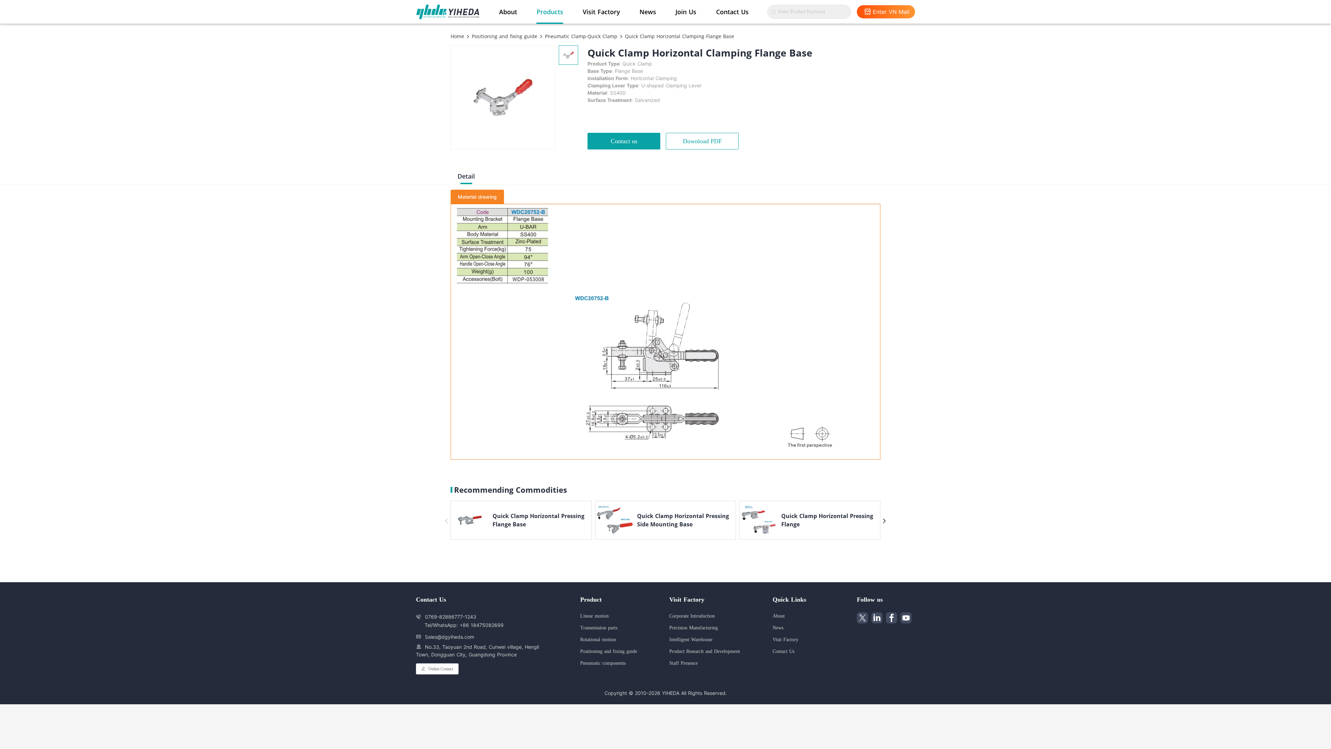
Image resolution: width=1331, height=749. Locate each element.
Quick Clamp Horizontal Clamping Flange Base (678, 36)
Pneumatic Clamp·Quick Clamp (580, 36)
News (648, 12)
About (508, 12)
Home (457, 36)
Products (550, 12)
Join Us (686, 12)
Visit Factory (601, 12)
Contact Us (732, 12)
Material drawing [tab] (477, 197)
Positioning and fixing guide (503, 36)
